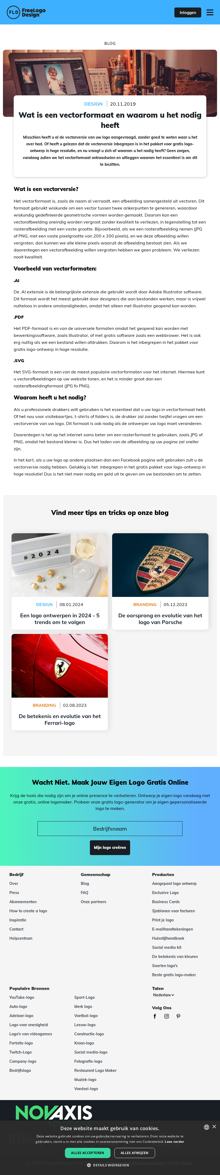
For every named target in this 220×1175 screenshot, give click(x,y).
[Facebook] (157, 1017)
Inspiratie (17, 920)
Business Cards (166, 901)
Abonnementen (22, 901)
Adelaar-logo (21, 1015)
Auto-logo (18, 1006)
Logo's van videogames (30, 1034)
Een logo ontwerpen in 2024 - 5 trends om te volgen (59, 540)
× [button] (214, 1127)
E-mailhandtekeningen (172, 929)
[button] (110, 1165)
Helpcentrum (20, 938)
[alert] (110, 1147)
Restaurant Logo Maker (95, 1070)
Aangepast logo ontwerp (174, 883)
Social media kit (166, 947)
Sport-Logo (84, 997)
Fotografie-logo (88, 1061)
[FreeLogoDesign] (48, 12)
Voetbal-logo (86, 1015)
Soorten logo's (165, 965)
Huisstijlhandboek (168, 938)
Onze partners (93, 901)
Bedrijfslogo (20, 1070)
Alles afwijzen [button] (135, 1153)
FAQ (84, 892)
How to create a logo (28, 911)
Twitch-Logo (20, 1052)
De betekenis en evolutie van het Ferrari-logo (59, 637)
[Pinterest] (181, 1017)
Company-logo (22, 1061)
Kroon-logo (84, 1043)
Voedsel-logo (86, 1088)
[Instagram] (169, 1017)
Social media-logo (90, 1052)
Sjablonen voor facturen (173, 911)
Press (14, 892)
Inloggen (188, 12)
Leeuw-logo (85, 1024)
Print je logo (163, 920)
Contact (16, 929)
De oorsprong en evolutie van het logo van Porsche (160, 540)
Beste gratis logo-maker (174, 974)
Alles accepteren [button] (87, 1153)
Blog (85, 883)
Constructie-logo (89, 1034)
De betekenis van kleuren (175, 956)
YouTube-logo (21, 997)
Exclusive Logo (165, 892)
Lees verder (174, 1141)
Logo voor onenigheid (28, 1024)
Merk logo (83, 1006)
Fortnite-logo (21, 1043)
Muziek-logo (85, 1079)
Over (13, 883)
